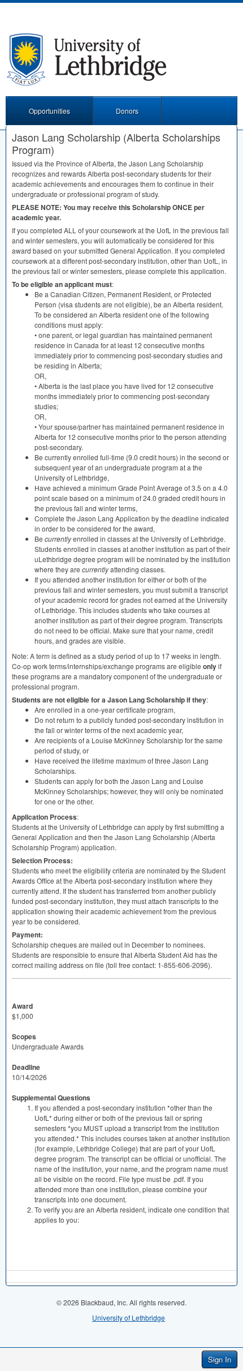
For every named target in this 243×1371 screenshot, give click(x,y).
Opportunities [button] (49, 110)
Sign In (219, 1359)
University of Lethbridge (128, 1317)
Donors (127, 110)
